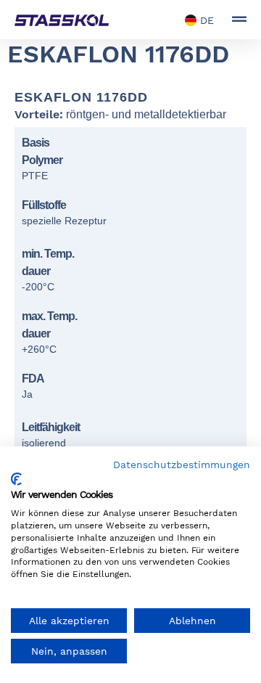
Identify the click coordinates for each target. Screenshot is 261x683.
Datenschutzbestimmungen (181, 464)
